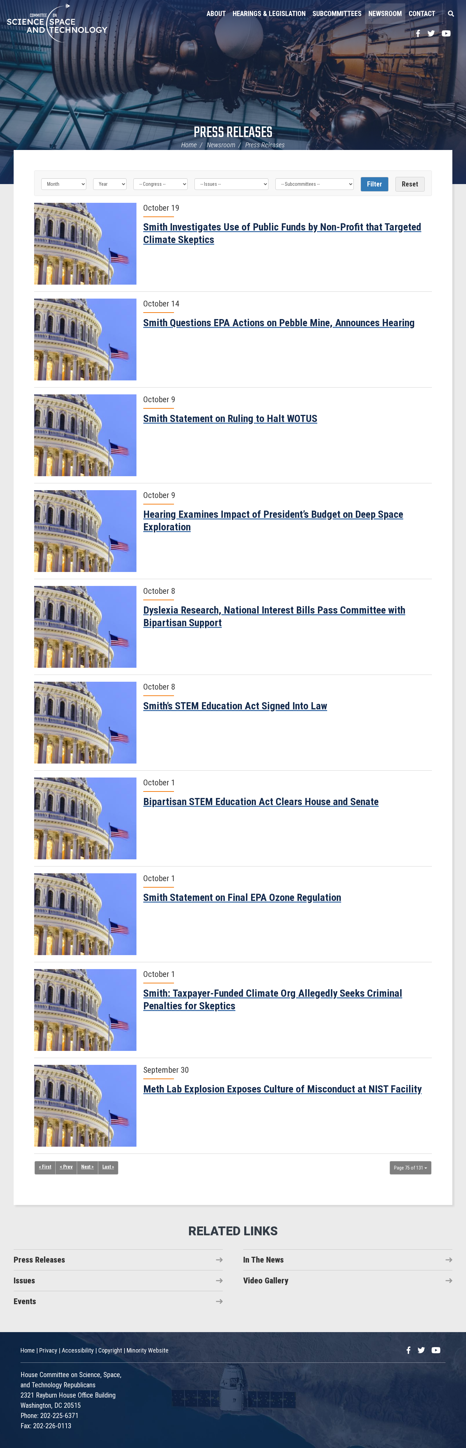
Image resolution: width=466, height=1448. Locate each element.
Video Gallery (265, 1280)
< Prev (66, 1167)
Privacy (48, 1350)
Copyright (110, 1350)
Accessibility (78, 1350)
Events (25, 1301)
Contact (422, 14)
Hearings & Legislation (269, 14)
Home (189, 145)
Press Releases (233, 133)
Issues (24, 1280)
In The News (263, 1260)
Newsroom (385, 14)
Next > (87, 1167)
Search (450, 13)
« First (45, 1167)
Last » (108, 1167)
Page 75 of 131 (409, 1168)
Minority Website (148, 1350)
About (216, 14)
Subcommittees (337, 14)
